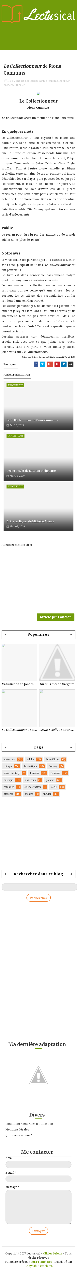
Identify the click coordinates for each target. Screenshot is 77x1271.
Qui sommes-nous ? (19, 1135)
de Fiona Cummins (19, 730)
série (54, 787)
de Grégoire (56, 684)
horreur (64, 80)
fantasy (53, 766)
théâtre (29, 794)
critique (53, 80)
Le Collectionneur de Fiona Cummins (32, 420)
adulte (43, 80)
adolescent (31, 80)
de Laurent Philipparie (57, 730)
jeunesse (55, 773)
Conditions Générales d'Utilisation (29, 1123)
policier (50, 780)
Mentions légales (17, 1129)
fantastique (30, 766)
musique (8, 780)
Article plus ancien (56, 617)
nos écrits (30, 780)
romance (9, 787)
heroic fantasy (12, 773)
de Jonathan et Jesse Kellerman (19, 684)
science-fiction (32, 787)
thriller (20, 84)
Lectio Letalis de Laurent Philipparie (31, 471)
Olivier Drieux (52, 1253)
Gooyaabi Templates (38, 1266)
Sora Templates (41, 1262)
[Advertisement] (35, 833)
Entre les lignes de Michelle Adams (30, 521)
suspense (9, 84)
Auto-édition (52, 759)
